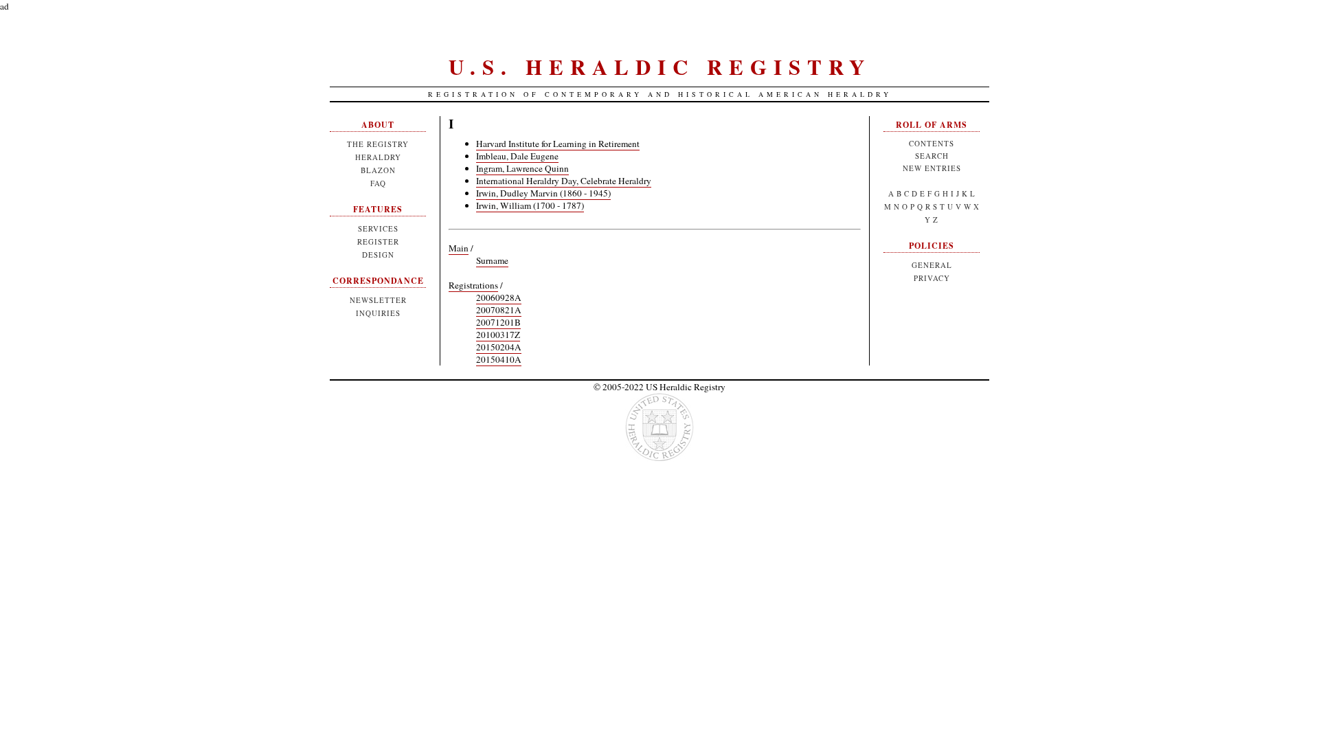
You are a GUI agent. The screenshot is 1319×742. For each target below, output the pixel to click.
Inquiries (378, 313)
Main (459, 248)
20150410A (498, 359)
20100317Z (498, 334)
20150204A (498, 347)
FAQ (378, 183)
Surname (492, 260)
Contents (931, 143)
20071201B (498, 322)
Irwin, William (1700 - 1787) (530, 205)
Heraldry (378, 157)
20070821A (498, 310)
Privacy (932, 278)
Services (378, 228)
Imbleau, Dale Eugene (517, 156)
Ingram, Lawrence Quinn (522, 168)
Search (932, 155)
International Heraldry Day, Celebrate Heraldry (563, 181)
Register (378, 241)
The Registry (378, 144)
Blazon (378, 170)
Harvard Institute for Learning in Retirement (558, 143)
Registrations (473, 285)
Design (378, 254)
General (932, 265)
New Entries (932, 168)
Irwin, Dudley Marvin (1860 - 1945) (543, 193)
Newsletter (378, 300)
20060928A (498, 297)
